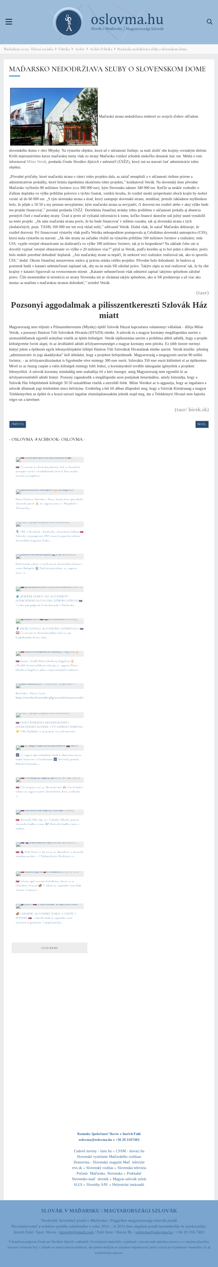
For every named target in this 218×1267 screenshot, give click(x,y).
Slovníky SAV (97, 1185)
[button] (209, 22)
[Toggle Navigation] (9, 22)
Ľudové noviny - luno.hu (93, 1151)
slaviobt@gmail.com (76, 1232)
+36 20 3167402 (128, 1140)
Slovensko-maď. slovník (90, 1179)
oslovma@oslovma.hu (95, 1140)
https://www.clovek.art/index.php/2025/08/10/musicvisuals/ (50, 697)
